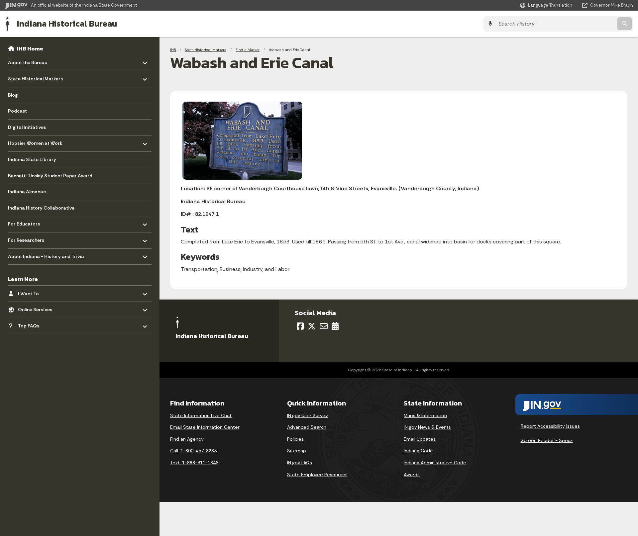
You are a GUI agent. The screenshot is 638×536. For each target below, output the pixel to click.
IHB (173, 49)
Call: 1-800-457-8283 (193, 451)
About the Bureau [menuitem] (27, 60)
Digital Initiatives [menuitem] (27, 127)
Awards (412, 475)
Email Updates (420, 439)
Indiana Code (418, 451)
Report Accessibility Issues (550, 426)
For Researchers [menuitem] (27, 238)
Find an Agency (187, 439)
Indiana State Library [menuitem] (32, 159)
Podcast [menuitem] (17, 111)
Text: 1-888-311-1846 (194, 463)
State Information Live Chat (201, 415)
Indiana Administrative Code (435, 463)
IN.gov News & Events (427, 427)
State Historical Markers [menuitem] (35, 77)
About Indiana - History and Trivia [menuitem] (46, 254)
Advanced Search (306, 427)
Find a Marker (248, 49)
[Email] (324, 326)
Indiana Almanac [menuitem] (27, 192)
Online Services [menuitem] (37, 308)
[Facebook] (300, 326)
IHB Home (30, 48)
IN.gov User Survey (307, 415)
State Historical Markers (205, 49)
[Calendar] (335, 326)
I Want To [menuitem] (37, 291)
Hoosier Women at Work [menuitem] (35, 141)
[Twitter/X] (312, 326)
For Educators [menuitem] (27, 222)
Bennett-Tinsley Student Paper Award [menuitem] (50, 176)
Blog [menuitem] (13, 95)
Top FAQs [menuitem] (37, 323)
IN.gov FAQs (299, 463)
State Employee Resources (317, 475)
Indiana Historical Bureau (67, 23)
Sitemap (296, 451)
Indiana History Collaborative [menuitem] (41, 208)
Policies (295, 439)
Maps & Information (425, 415)
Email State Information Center (205, 427)
